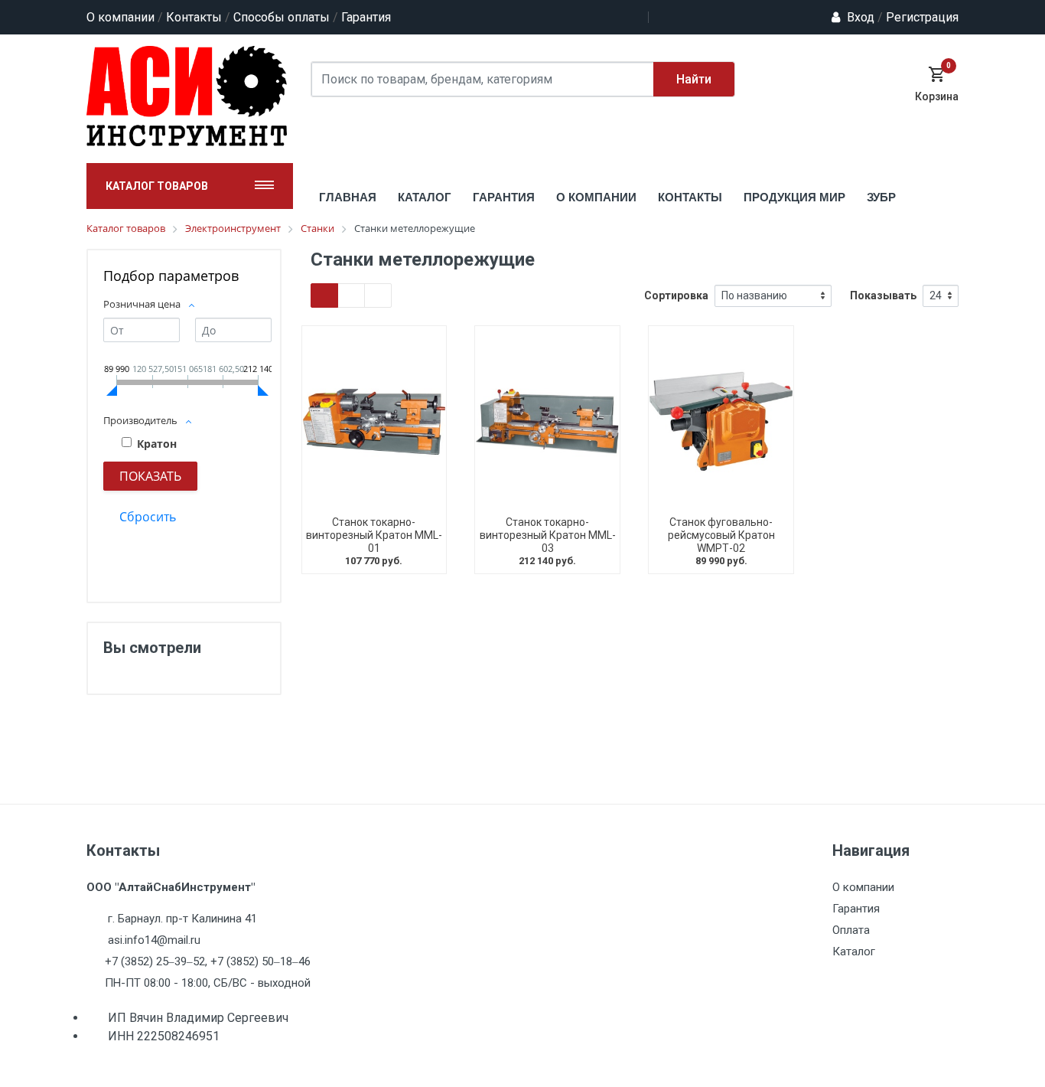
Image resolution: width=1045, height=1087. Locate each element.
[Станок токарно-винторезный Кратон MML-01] (374, 421)
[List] (378, 295)
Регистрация (918, 17)
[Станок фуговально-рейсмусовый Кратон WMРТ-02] (721, 421)
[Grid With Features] (351, 295)
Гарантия (366, 17)
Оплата (851, 930)
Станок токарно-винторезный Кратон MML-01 (374, 535)
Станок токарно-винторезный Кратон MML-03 (548, 535)
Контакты (194, 17)
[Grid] (324, 295)
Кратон (157, 443)
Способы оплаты (281, 17)
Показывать (883, 295)
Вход (860, 17)
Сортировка (676, 295)
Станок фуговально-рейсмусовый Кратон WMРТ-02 (721, 535)
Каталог (853, 951)
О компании (120, 17)
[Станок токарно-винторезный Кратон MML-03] (547, 421)
